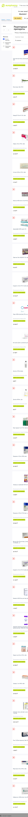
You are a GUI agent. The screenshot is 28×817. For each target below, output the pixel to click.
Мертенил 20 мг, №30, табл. (20, 768)
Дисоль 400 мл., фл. (18, 399)
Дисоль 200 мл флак (18, 371)
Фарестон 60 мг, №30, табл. (20, 655)
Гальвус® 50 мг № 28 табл (19, 115)
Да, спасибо (18, 18)
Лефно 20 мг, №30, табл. (19, 144)
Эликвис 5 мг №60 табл (18, 683)
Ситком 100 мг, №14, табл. (19, 172)
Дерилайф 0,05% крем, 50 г (20, 229)
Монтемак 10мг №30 (18, 87)
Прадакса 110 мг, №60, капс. (20, 456)
